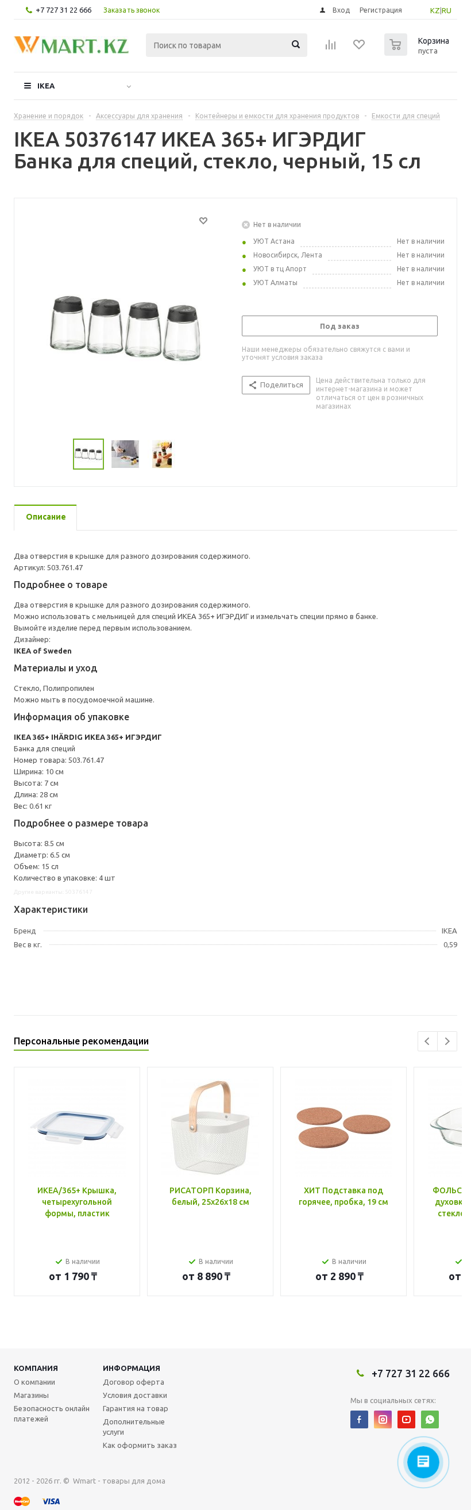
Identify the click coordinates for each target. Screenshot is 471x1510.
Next (447, 1041)
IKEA (46, 86)
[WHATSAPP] (430, 1419)
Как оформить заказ (140, 1445)
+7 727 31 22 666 (63, 10)
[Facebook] (359, 1419)
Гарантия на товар (135, 1408)
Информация (131, 1368)
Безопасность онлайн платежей (52, 1413)
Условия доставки (135, 1395)
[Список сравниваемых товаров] (331, 48)
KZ (435, 10)
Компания (36, 1368)
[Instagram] (383, 1419)
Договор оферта (133, 1382)
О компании (34, 1382)
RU (446, 10)
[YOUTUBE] (406, 1419)
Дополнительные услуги (134, 1426)
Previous (427, 1041)
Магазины (31, 1395)
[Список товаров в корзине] (418, 52)
